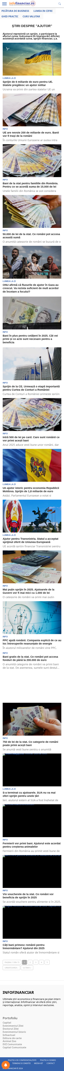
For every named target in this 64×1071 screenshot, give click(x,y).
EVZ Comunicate (12, 1044)
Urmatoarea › (11, 967)
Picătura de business (15, 11)
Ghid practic (9, 16)
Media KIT (38, 1063)
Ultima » (27, 967)
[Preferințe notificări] (5, 1065)
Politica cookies (48, 1060)
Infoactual (9, 1035)
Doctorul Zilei (11, 1028)
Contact (51, 1063)
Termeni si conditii (21, 1063)
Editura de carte (12, 1038)
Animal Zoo (9, 1041)
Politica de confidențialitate (22, 1060)
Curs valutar (31, 16)
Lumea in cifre (43, 11)
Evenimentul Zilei (13, 1025)
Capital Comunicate (14, 1047)
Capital (7, 1022)
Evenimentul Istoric (14, 1032)
